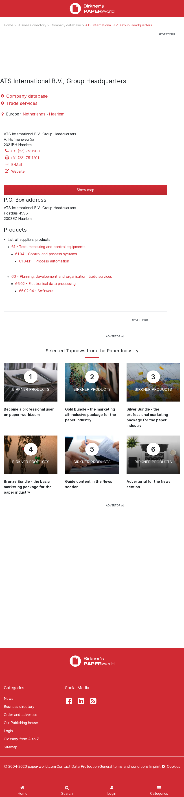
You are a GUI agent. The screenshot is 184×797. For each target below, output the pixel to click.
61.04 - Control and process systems (46, 254)
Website (17, 171)
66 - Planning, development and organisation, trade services (61, 276)
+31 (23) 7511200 (25, 151)
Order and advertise (20, 714)
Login (8, 731)
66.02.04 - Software (36, 291)
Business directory (32, 25)
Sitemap (10, 747)
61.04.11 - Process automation (44, 261)
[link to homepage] (92, 9)
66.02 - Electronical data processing (45, 283)
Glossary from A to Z (21, 739)
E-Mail (16, 164)
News (8, 698)
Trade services (21, 103)
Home (9, 25)
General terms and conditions (124, 766)
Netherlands (34, 114)
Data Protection (85, 766)
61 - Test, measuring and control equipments (48, 246)
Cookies (173, 766)
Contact (63, 766)
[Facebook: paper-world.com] (67, 701)
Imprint (155, 766)
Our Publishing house (21, 722)
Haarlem (56, 114)
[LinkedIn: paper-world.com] (80, 701)
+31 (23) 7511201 (24, 158)
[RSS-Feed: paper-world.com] (92, 701)
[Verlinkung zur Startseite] (92, 661)
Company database (66, 25)
